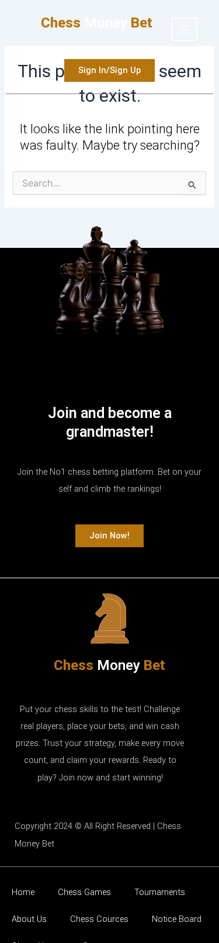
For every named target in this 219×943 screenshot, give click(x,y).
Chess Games (84, 892)
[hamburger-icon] (184, 30)
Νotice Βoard (176, 919)
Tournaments (159, 892)
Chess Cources (99, 919)
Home (23, 892)
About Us (29, 919)
